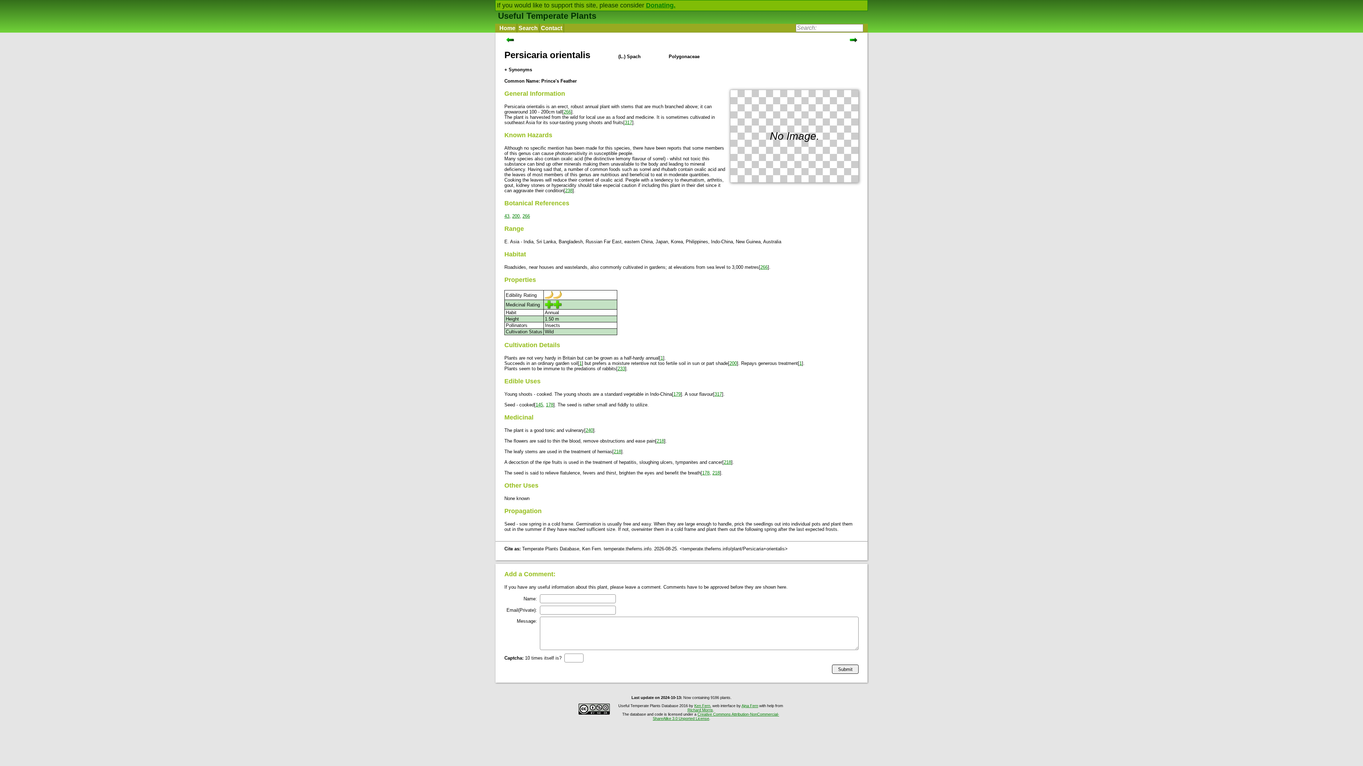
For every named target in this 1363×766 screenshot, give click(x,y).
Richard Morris (700, 710)
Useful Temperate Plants (547, 16)
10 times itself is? (533, 658)
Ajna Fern (749, 706)
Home (507, 28)
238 (569, 190)
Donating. (660, 5)
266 (567, 112)
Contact (551, 28)
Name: (530, 598)
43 (506, 216)
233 (621, 368)
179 (677, 394)
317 (628, 122)
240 (589, 430)
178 (549, 404)
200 (516, 216)
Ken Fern (702, 706)
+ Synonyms (518, 69)
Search (528, 28)
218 (660, 441)
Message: (527, 621)
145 (539, 404)
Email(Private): (522, 610)
